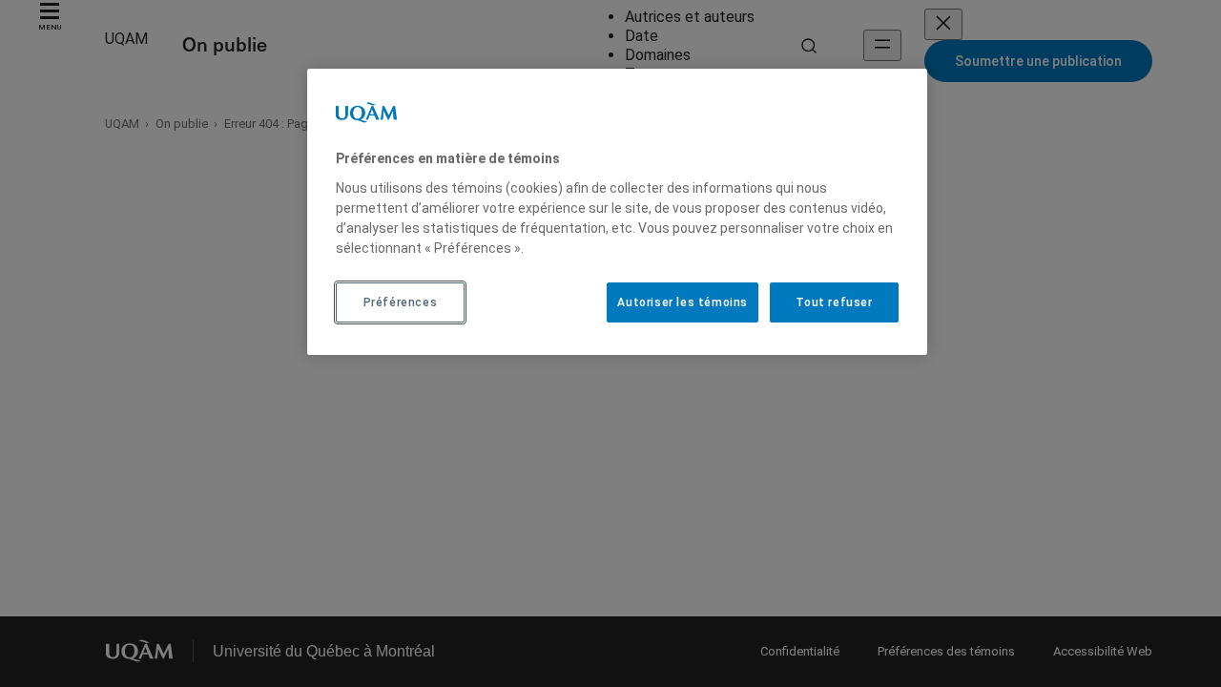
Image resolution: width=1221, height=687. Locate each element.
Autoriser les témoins (682, 302)
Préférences (400, 302)
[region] (617, 212)
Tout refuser (834, 302)
